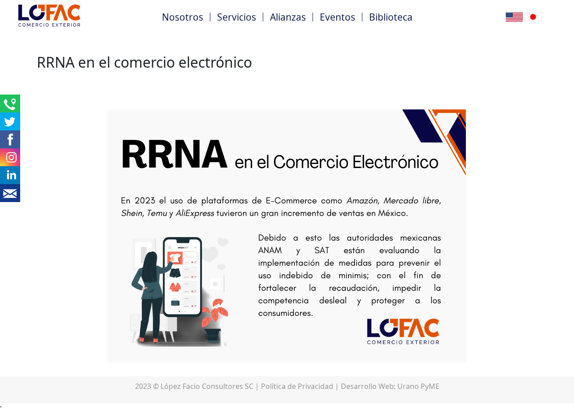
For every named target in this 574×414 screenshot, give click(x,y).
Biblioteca (391, 17)
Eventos (337, 17)
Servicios (236, 17)
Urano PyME (418, 386)
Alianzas (288, 17)
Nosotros (182, 17)
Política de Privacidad (297, 386)
